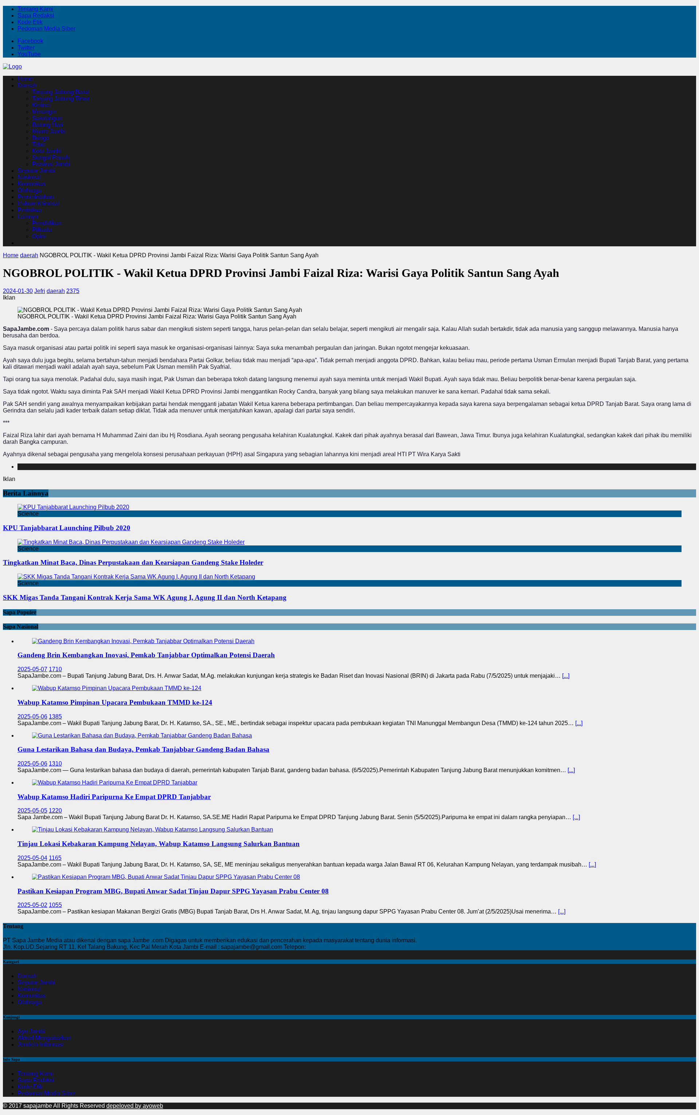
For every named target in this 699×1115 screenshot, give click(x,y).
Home (25, 79)
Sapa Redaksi (35, 15)
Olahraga (29, 190)
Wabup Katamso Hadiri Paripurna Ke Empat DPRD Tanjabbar (114, 797)
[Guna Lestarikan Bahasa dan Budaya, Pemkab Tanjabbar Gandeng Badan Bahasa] (142, 735)
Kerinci (41, 105)
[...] (565, 676)
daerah (56, 291)
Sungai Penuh (50, 157)
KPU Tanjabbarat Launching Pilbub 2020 (66, 528)
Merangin (44, 112)
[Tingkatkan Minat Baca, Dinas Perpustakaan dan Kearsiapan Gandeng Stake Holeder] (131, 542)
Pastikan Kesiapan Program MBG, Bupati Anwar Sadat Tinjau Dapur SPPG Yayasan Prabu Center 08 (173, 891)
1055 (55, 905)
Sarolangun (47, 118)
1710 (55, 669)
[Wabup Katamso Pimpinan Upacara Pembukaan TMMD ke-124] (116, 688)
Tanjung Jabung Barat (60, 92)
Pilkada (42, 230)
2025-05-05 (32, 810)
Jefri (39, 291)
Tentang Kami (35, 9)
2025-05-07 (32, 669)
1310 (55, 763)
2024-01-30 (18, 291)
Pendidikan (47, 223)
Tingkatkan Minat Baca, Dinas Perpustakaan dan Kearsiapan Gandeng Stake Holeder (133, 562)
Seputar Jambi (36, 171)
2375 (72, 291)
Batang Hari (47, 125)
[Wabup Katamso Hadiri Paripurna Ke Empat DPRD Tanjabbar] (114, 782)
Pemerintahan (35, 197)
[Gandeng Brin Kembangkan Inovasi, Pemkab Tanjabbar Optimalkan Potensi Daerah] (143, 641)
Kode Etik (30, 22)
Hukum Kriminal (38, 203)
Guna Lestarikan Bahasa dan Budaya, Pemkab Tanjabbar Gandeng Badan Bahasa (143, 749)
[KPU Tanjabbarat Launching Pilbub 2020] (73, 507)
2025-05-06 (32, 716)
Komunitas (31, 184)
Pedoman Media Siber (46, 29)
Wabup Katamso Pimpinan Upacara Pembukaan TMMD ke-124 (114, 702)
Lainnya (27, 217)
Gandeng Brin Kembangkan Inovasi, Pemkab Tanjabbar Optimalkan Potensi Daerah (146, 655)
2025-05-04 (32, 858)
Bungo (40, 138)
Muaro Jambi (49, 131)
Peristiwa (29, 210)
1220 (55, 810)
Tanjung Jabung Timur (61, 98)
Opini (39, 236)
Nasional (29, 177)
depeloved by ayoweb (134, 1106)
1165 (55, 858)
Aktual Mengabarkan (44, 1038)
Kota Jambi (46, 151)
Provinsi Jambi (51, 164)
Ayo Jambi (31, 1031)
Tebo (38, 144)
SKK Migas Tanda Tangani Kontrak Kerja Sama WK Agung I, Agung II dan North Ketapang (145, 597)
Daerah (27, 85)
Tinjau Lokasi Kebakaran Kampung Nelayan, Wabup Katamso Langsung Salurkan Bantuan (158, 844)
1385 (55, 716)
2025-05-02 (32, 905)
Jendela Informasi (40, 1044)
